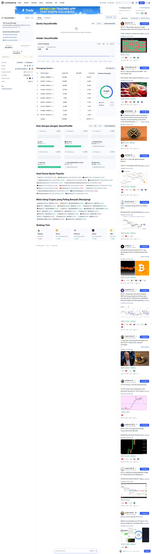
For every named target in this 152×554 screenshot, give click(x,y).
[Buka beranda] (8, 2)
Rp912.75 (95, 217)
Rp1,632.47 (68, 227)
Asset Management (7, 88)
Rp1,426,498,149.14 (72, 217)
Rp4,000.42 (89, 225)
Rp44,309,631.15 (95, 219)
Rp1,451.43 (76, 233)
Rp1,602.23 (45, 225)
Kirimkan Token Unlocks (10, 37)
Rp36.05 (48, 217)
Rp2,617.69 (91, 227)
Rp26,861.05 (46, 219)
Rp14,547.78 (46, 230)
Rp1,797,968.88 (48, 222)
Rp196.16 (70, 219)
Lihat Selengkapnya (145, 7)
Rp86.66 (89, 230)
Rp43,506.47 (51, 233)
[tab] (93, 35)
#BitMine (123, 517)
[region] (58, 3)
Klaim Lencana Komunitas (11, 40)
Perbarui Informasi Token (10, 34)
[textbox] (133, 551)
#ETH (144, 521)
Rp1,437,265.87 (96, 222)
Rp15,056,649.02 (72, 222)
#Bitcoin (123, 206)
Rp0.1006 (67, 230)
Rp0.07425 (46, 227)
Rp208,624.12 (66, 225)
